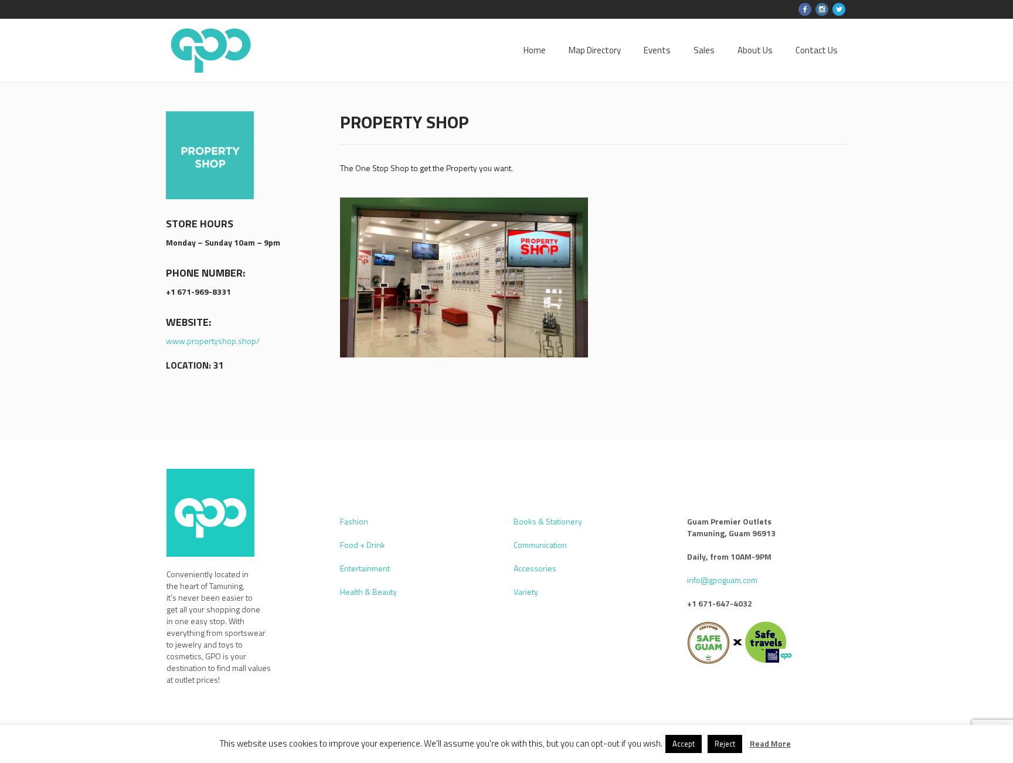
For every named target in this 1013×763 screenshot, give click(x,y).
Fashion (354, 521)
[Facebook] (804, 9)
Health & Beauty (368, 591)
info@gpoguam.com (722, 580)
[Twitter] (838, 9)
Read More (770, 744)
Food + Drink (362, 545)
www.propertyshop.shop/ (213, 341)
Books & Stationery (548, 521)
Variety (526, 591)
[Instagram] (821, 9)
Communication (540, 545)
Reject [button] (725, 744)
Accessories (535, 568)
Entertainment (365, 568)
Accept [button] (683, 744)
